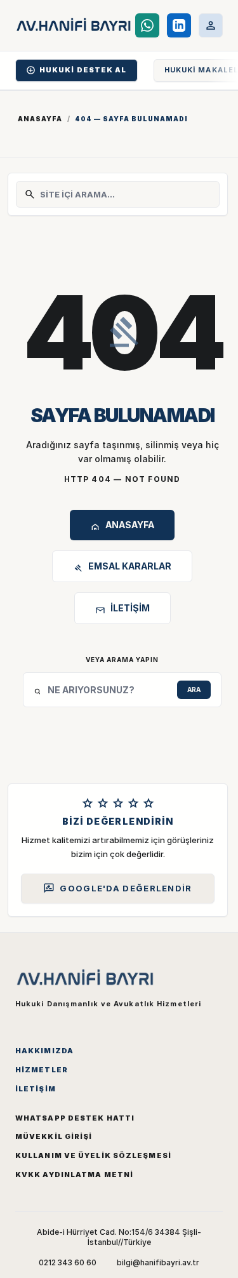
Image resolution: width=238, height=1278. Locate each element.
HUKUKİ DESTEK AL (76, 70)
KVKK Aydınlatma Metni (74, 1174)
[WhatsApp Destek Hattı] (147, 25)
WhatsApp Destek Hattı (75, 1118)
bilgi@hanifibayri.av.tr (158, 1262)
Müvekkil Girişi (54, 1136)
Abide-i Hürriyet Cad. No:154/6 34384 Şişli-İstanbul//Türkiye (119, 1237)
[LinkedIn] (179, 25)
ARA (194, 689)
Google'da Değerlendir (117, 888)
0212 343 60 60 (67, 1262)
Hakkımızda (44, 1050)
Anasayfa (40, 119)
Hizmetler (41, 1069)
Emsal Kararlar (122, 568)
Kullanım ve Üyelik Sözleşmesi (93, 1155)
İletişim (122, 609)
